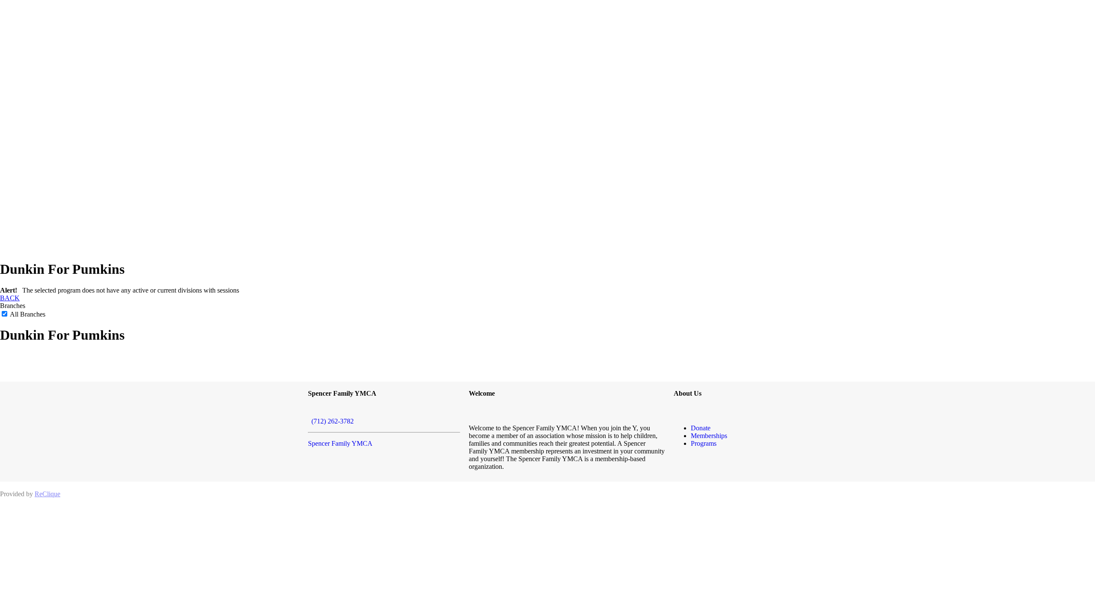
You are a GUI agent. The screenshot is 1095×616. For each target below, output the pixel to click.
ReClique (47, 494)
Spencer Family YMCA (340, 443)
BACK (10, 298)
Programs (703, 443)
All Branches (27, 314)
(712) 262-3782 (331, 421)
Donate (700, 428)
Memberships (709, 435)
